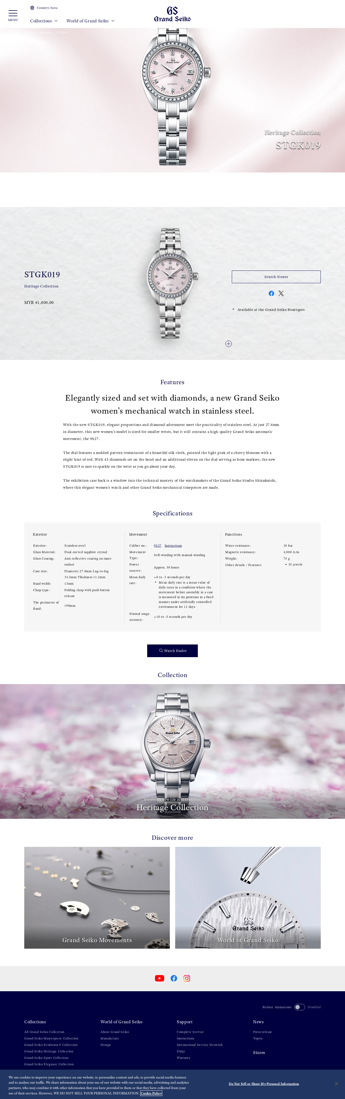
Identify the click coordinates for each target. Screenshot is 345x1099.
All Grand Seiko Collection (44, 1032)
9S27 (157, 545)
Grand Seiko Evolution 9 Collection (51, 1045)
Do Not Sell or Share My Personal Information (264, 1083)
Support (185, 1021)
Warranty (184, 1058)
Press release (262, 1032)
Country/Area (47, 8)
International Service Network (200, 1045)
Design (106, 1045)
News (258, 1021)
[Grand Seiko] (172, 13)
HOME (28, 32)
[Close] (336, 1084)
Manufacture (110, 1038)
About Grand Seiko (115, 1032)
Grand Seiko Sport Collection (46, 1058)
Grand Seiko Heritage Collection (48, 1051)
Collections (41, 20)
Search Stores (276, 277)
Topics (258, 1038)
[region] (172, 1084)
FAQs (181, 1051)
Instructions (173, 545)
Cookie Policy (151, 1093)
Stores (259, 1052)
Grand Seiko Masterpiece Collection (51, 1038)
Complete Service (190, 1032)
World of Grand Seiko (88, 20)
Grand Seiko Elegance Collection (49, 1064)
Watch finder (175, 651)
